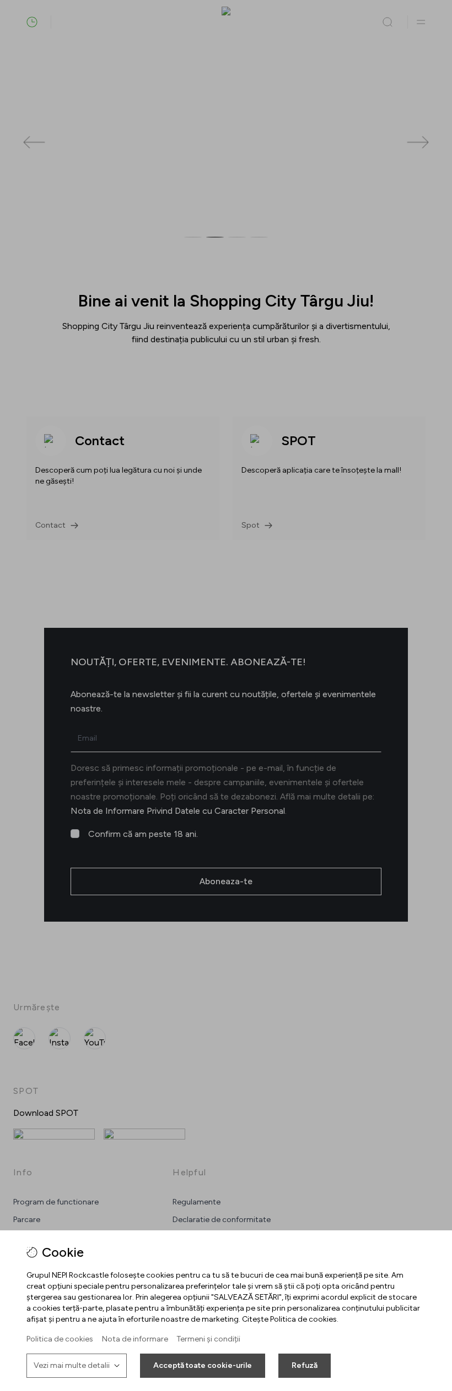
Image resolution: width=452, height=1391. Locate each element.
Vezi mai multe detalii (72, 1365)
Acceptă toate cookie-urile (202, 1365)
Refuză (305, 1365)
